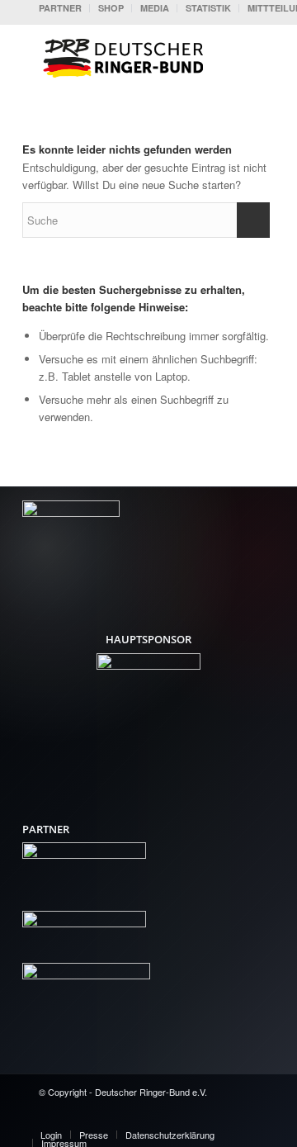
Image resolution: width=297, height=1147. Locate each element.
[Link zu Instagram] (221, 1117)
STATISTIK (208, 8)
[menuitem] (60, 8)
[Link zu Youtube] (196, 1117)
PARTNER (60, 8)
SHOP (111, 8)
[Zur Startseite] (127, 57)
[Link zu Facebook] (171, 1117)
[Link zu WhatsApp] (245, 1117)
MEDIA (154, 8)
